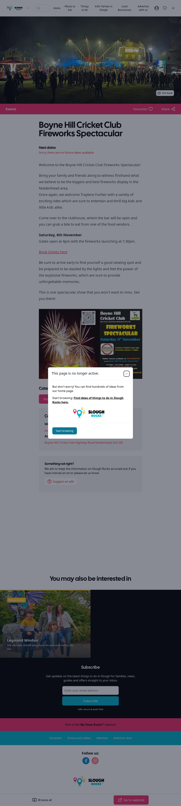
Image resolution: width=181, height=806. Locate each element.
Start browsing (64, 430)
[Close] (126, 374)
